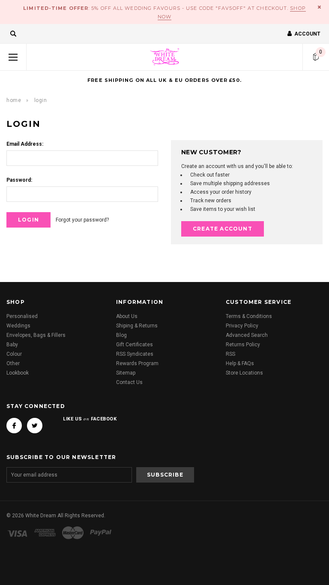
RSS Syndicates (134, 354)
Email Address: (24, 144)
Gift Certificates (134, 345)
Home (13, 100)
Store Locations (244, 373)
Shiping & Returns (137, 326)
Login (40, 100)
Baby (12, 345)
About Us (127, 316)
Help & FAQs (240, 363)
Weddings (18, 326)
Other (13, 363)
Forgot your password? (82, 220)
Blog (121, 335)
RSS (230, 354)
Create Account (222, 228)
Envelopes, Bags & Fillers (36, 335)
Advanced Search (247, 335)
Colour (14, 354)
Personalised (22, 316)
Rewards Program (137, 363)
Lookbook (17, 373)
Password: (19, 180)
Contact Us (129, 382)
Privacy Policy (242, 326)
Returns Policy (243, 345)
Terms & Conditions (249, 316)
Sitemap (125, 373)
